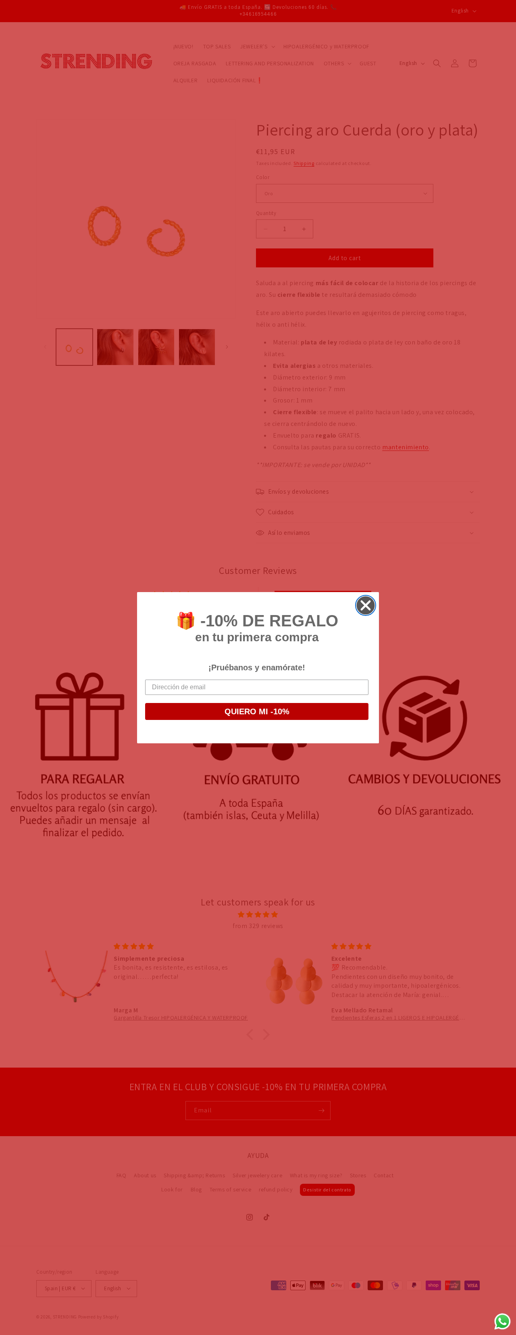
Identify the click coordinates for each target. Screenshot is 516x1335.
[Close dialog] (366, 605)
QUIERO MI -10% (257, 711)
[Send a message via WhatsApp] (502, 1321)
